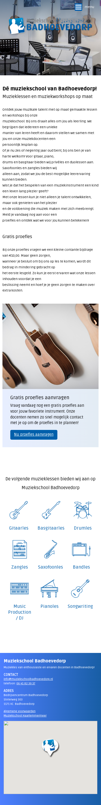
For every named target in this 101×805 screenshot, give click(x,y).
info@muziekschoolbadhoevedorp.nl (28, 679)
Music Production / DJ (19, 612)
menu (89, 7)
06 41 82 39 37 (25, 683)
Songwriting (80, 606)
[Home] (50, 26)
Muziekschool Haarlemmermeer (25, 716)
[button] (50, 748)
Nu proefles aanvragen (33, 434)
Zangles (19, 567)
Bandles (81, 567)
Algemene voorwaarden (20, 711)
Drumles (83, 528)
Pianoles (49, 606)
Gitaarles (18, 528)
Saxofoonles (50, 567)
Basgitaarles (51, 528)
